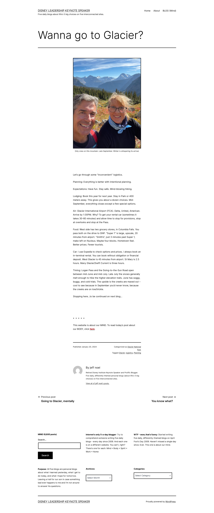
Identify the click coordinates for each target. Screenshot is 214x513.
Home (147, 10)
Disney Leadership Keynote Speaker (64, 10)
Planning (137, 353)
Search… (42, 440)
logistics (129, 353)
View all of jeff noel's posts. (97, 383)
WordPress (170, 501)
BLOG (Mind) (169, 10)
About (156, 10)
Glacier (122, 353)
